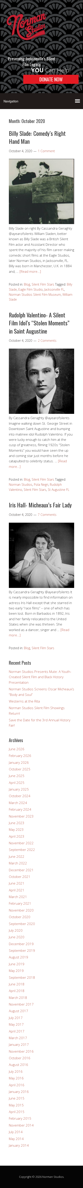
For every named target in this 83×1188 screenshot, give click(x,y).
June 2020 (16, 937)
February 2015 (20, 1118)
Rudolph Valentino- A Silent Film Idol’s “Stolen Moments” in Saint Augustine (39, 323)
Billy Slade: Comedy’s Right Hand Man (37, 137)
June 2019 (16, 964)
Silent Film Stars (43, 284)
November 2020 (21, 910)
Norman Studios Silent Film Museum (35, 294)
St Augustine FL (58, 489)
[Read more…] (30, 271)
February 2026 (20, 755)
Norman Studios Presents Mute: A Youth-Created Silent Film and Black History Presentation (40, 677)
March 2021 (18, 896)
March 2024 (18, 802)
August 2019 (18, 957)
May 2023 (16, 829)
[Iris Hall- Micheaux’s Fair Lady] (41, 586)
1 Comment (46, 151)
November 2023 (21, 816)
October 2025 (19, 769)
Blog (27, 284)
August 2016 (18, 1064)
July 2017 (16, 1017)
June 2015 (16, 1098)
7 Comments (47, 514)
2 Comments (47, 340)
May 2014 (16, 1138)
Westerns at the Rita (24, 701)
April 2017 (16, 1031)
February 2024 (20, 809)
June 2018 (16, 984)
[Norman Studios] (26, 45)
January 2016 (19, 1091)
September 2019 (22, 950)
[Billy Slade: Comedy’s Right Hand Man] (41, 223)
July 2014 (16, 1132)
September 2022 (22, 849)
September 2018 (22, 977)
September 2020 (22, 923)
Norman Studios (20, 484)
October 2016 (19, 1058)
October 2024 (19, 796)
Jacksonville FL (54, 289)
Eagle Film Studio (30, 289)
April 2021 (16, 890)
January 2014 (19, 1145)
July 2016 (16, 1071)
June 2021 (16, 883)
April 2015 (16, 1111)
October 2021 (19, 876)
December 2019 (21, 944)
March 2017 (18, 1038)
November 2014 (21, 1125)
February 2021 (20, 903)
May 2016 (16, 1078)
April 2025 (16, 782)
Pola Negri (41, 484)
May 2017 (16, 1024)
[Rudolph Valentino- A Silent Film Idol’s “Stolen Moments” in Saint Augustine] (41, 412)
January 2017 (19, 1044)
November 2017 (21, 1004)
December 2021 (21, 870)
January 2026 (19, 762)
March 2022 (18, 863)
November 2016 (21, 1051)
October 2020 (19, 917)
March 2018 (18, 997)
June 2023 (16, 823)
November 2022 (21, 843)
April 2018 (16, 990)
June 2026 (16, 749)
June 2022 (16, 856)
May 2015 (16, 1105)
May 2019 (16, 970)
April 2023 (16, 836)
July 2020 (16, 930)
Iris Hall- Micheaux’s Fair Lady (40, 505)
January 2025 (19, 789)
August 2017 (18, 1011)
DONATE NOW (51, 79)
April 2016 (16, 1085)
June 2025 (16, 775)
